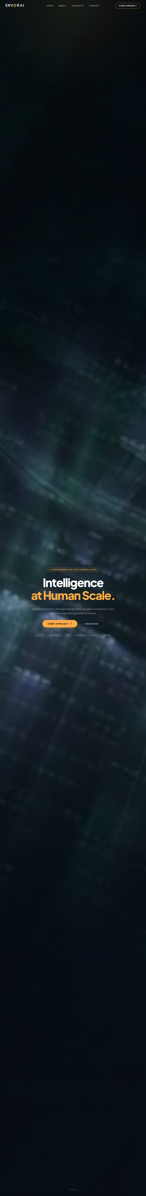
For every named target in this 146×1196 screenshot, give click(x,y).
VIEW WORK (91, 623)
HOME (49, 6)
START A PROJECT (128, 5)
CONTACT (94, 6)
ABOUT (62, 6)
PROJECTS (77, 6)
